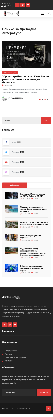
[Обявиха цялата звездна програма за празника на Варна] (11, 267)
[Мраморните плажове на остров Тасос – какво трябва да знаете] (11, 208)
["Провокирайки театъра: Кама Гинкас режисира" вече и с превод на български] (26, 54)
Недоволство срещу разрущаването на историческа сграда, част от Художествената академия (33, 252)
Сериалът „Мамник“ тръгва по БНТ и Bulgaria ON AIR (32, 195)
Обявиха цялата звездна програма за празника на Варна (31, 268)
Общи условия (11, 351)
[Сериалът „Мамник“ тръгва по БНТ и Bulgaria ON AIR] (11, 195)
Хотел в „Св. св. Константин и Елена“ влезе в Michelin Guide (34, 223)
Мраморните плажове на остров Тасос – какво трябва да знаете (33, 209)
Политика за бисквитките (15, 357)
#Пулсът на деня (10, 73)
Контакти (8, 361)
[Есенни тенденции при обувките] (11, 237)
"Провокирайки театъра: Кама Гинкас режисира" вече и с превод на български (26, 79)
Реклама (8, 354)
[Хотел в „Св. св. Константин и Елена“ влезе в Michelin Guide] (11, 224)
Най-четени (14, 185)
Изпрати (44, 393)
